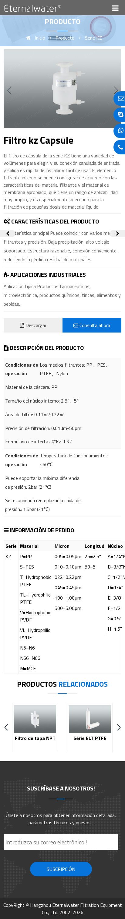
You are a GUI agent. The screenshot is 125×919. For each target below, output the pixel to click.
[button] (116, 90)
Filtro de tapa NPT (35, 738)
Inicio (40, 37)
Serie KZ (93, 37)
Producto (65, 37)
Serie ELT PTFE (89, 738)
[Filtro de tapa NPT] (117, 233)
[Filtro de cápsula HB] (7, 233)
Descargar (35, 325)
